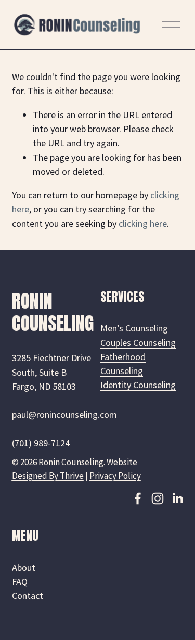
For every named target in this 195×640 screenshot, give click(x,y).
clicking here (143, 223)
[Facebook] (138, 498)
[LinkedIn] (177, 498)
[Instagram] (157, 498)
